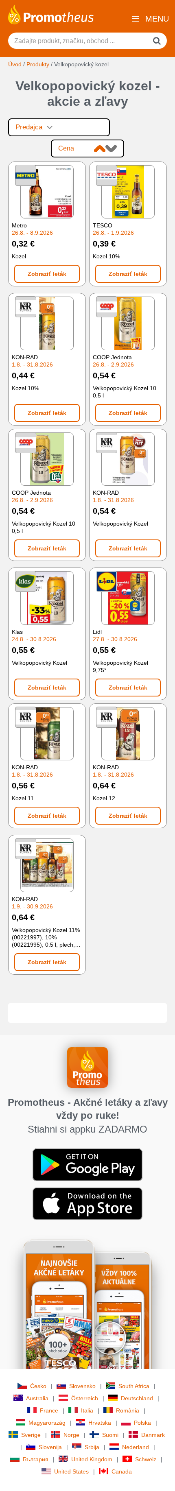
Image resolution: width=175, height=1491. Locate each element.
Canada (122, 1471)
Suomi (110, 1435)
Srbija (92, 1447)
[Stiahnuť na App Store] (87, 1203)
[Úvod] (51, 14)
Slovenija (50, 1447)
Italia (87, 1410)
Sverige (31, 1435)
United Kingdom (91, 1459)
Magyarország (47, 1422)
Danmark (153, 1435)
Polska (142, 1422)
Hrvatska (99, 1422)
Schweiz (145, 1459)
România (127, 1410)
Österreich (84, 1398)
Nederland (135, 1447)
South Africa (133, 1386)
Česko (38, 1386)
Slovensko (82, 1386)
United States (71, 1471)
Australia (37, 1398)
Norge (71, 1435)
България (35, 1459)
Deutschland (137, 1398)
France (49, 1410)
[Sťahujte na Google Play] (87, 1164)
